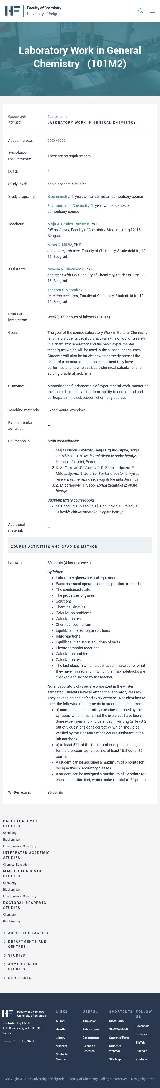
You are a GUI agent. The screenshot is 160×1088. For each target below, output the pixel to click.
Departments (90, 1037)
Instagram (142, 1034)
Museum (61, 1046)
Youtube (141, 1059)
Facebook (142, 1026)
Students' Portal (119, 1037)
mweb (150, 1079)
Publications (90, 1029)
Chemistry (9, 833)
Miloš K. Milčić (60, 245)
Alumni (60, 1021)
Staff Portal (117, 1021)
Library (60, 1037)
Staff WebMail (118, 1029)
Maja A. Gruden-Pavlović (68, 224)
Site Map (115, 1059)
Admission (89, 1021)
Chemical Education (16, 864)
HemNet (61, 1029)
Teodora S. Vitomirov (65, 290)
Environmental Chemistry (19, 846)
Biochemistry (11, 839)
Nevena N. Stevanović (66, 269)
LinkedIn (141, 1051)
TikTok (140, 1042)
